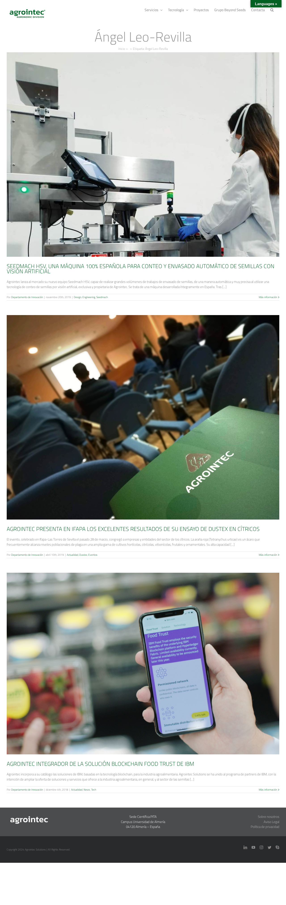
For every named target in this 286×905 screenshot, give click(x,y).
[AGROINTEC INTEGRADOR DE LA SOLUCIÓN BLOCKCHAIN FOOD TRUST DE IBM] (143, 663)
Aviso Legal (271, 822)
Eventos (153, 425)
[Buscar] (272, 9)
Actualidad (133, 425)
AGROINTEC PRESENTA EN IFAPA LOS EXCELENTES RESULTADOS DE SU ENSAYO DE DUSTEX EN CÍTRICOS (143, 411)
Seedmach (154, 165)
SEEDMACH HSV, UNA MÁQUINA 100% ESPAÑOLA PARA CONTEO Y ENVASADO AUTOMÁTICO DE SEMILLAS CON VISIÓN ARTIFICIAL (143, 144)
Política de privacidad (265, 826)
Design (130, 165)
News (146, 671)
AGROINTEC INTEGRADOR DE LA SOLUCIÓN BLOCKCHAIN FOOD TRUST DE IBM (143, 657)
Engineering (141, 165)
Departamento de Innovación (27, 297)
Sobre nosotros (268, 816)
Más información (268, 297)
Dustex (144, 425)
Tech (153, 671)
